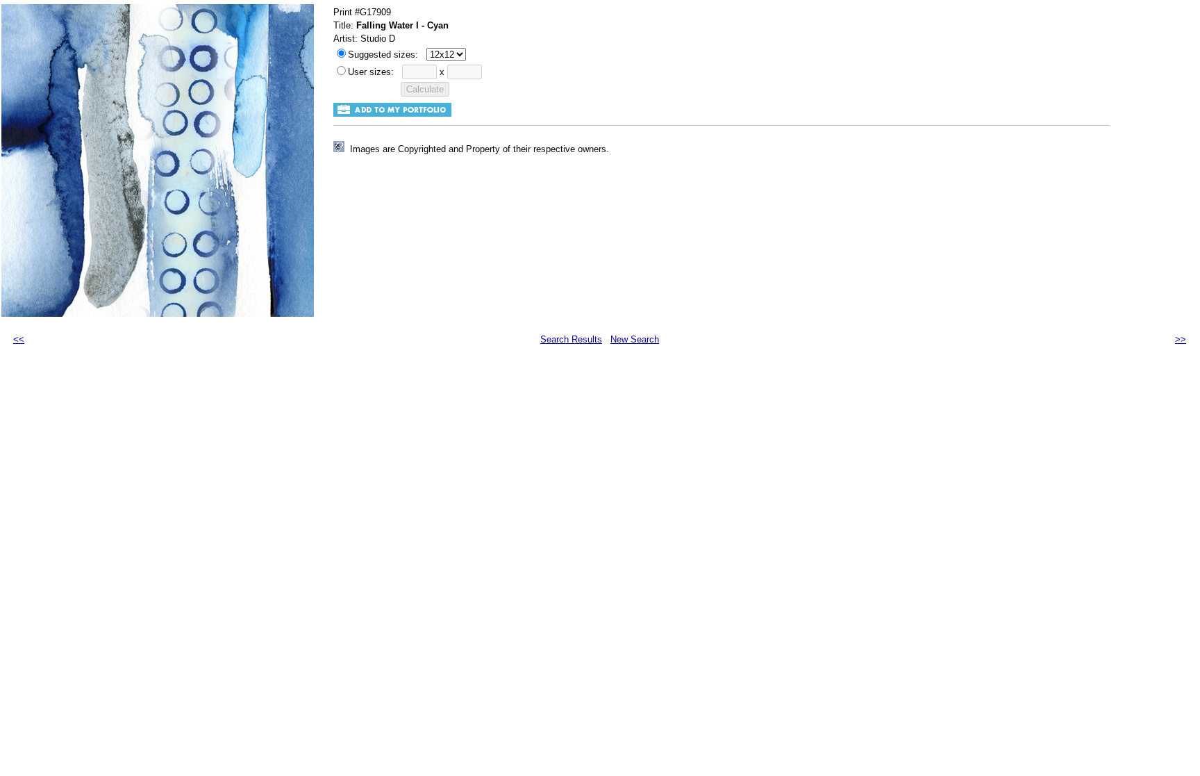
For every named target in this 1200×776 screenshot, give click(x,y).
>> (1180, 339)
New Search (634, 339)
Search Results (571, 339)
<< (18, 339)
